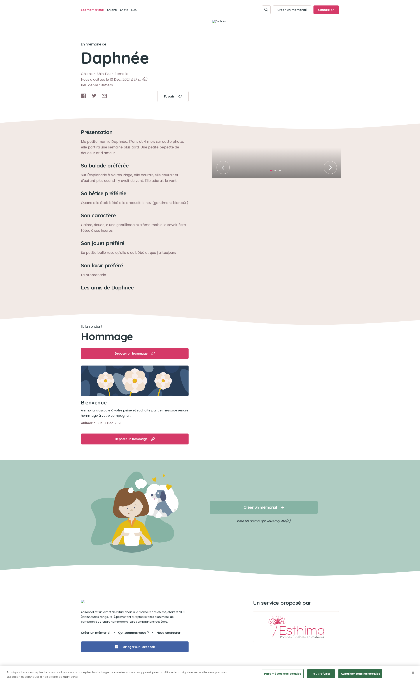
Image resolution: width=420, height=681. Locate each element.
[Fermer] (413, 673)
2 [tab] (277, 172)
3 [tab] (281, 172)
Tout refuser (321, 674)
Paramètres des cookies (282, 674)
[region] (210, 673)
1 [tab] (272, 172)
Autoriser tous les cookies (360, 674)
